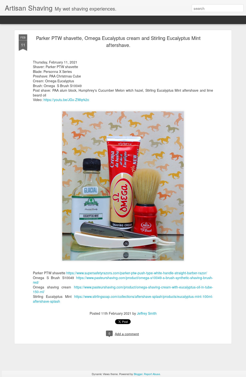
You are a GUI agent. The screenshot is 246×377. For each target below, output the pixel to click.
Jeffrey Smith (147, 313)
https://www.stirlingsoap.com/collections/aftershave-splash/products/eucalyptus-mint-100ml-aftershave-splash (123, 299)
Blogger (138, 374)
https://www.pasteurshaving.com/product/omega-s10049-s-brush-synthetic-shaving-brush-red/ (123, 280)
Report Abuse (152, 374)
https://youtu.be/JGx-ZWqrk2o (66, 99)
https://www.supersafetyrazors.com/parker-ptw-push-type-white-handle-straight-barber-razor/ (136, 272)
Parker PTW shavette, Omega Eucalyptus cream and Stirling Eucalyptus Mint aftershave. (118, 41)
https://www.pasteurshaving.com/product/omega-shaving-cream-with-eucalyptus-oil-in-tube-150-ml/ (123, 289)
